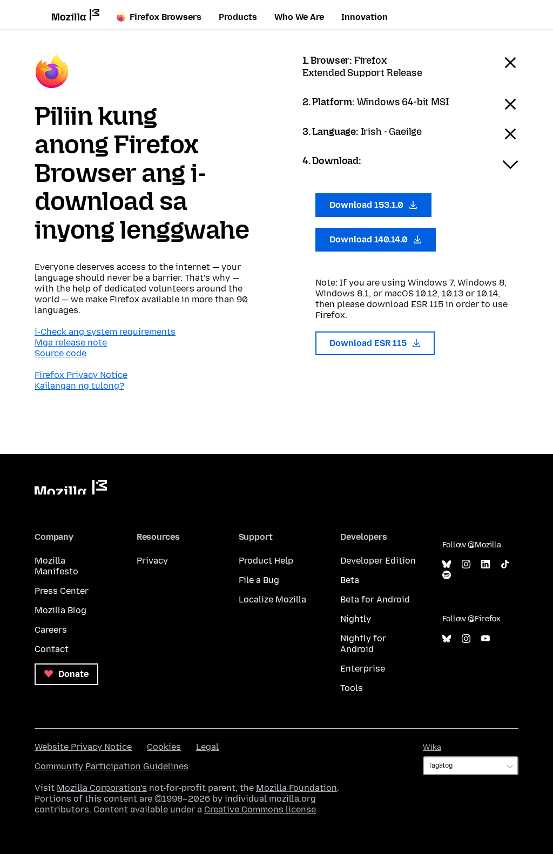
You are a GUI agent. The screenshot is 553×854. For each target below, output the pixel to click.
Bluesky (446, 564)
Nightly (355, 619)
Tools (351, 688)
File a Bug (259, 580)
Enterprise (362, 668)
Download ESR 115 (369, 343)
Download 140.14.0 (369, 239)
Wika (432, 747)
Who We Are (299, 17)
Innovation (364, 17)
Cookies (164, 747)
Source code (60, 353)
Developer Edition (378, 560)
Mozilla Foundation (296, 788)
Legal (207, 747)
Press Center (62, 591)
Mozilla (71, 487)
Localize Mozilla (272, 599)
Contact (52, 649)
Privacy (152, 560)
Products (238, 17)
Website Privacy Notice (83, 747)
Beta (349, 580)
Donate (72, 674)
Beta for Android (375, 599)
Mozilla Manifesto (56, 566)
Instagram (466, 564)
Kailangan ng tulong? (79, 386)
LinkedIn (485, 564)
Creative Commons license (260, 809)
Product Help (266, 560)
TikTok (505, 564)
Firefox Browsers (165, 17)
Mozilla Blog (60, 610)
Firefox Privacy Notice (81, 375)
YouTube (485, 638)
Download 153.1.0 (367, 205)
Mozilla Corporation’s (102, 788)
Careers (51, 630)
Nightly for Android (363, 643)
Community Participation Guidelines (111, 766)
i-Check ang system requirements (105, 332)
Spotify (446, 575)
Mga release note (71, 342)
